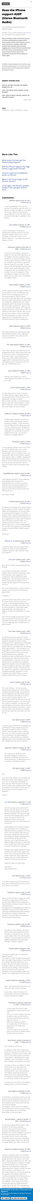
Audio (12, 110)
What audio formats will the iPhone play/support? (14, 161)
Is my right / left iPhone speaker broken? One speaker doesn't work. (15, 187)
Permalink (28, 202)
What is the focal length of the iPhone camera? (15, 180)
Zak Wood (8, 802)
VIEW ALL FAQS (27, 99)
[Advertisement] (16, 132)
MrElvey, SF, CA (9, 541)
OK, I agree (5, 1198)
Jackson (12, 682)
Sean (10, 225)
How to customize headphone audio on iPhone (15, 174)
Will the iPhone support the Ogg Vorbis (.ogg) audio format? (15, 167)
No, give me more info (18, 1198)
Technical (5, 110)
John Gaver (12, 559)
